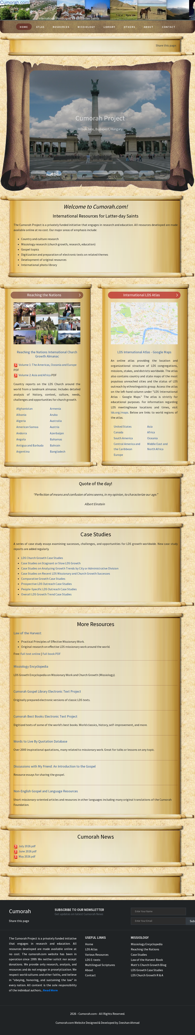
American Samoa (27, 427)
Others (129, 27)
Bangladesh (57, 451)
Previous (24, 125)
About (148, 27)
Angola (21, 439)
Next (176, 125)
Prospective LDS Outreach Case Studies (46, 584)
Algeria (21, 421)
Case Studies (139, 954)
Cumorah (20, 911)
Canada (118, 432)
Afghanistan (24, 408)
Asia (150, 426)
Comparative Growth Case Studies (43, 579)
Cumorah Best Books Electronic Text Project (45, 716)
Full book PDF (51, 654)
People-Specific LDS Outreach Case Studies (49, 589)
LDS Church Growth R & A (147, 975)
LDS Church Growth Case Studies (42, 558)
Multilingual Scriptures (100, 965)
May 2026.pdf (27, 856)
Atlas (40, 27)
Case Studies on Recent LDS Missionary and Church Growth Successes (65, 573)
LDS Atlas (91, 949)
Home (24, 27)
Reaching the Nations (145, 949)
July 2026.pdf (27, 846)
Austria (54, 427)
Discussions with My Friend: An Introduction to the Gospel (55, 766)
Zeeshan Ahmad (129, 1023)
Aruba (54, 415)
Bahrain (55, 445)
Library (109, 27)
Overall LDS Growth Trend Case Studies (46, 594)
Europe (118, 455)
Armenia (55, 408)
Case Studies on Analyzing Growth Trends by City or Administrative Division (69, 568)
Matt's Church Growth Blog (148, 965)
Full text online (30, 654)
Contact (168, 27)
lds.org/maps (119, 412)
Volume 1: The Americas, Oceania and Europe (48, 365)
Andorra (21, 433)
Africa (151, 432)
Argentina (23, 451)
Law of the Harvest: (28, 633)
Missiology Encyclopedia (31, 666)
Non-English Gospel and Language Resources (46, 791)
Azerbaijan (57, 433)
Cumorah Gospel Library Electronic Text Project (47, 691)
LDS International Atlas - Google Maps (144, 352)
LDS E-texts (92, 960)
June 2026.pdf (28, 851)
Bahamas (56, 439)
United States (123, 426)
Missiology (86, 27)
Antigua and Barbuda (29, 445)
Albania (21, 415)
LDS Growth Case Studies (147, 970)
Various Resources (97, 954)
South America (123, 438)
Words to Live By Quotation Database (40, 741)
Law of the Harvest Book (147, 960)
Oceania (152, 438)
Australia (56, 421)
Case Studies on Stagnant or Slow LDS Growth (51, 563)
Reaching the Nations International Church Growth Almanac (47, 354)
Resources (61, 27)
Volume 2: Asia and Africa (35, 375)
